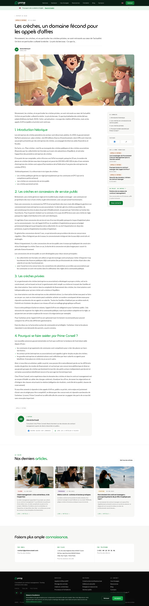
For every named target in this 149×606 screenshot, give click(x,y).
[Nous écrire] (16, 593)
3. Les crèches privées (116, 125)
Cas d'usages (64, 3)
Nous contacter (116, 203)
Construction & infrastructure (92, 581)
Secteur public (87, 590)
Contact (130, 3)
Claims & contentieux (61, 587)
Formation (86, 3)
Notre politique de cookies (34, 601)
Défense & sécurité (89, 584)
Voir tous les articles (126, 460)
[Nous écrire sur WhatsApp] (21, 593)
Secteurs (54, 3)
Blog (93, 3)
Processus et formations (63, 590)
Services (45, 3)
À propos (101, 3)
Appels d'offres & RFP (61, 581)
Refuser (106, 598)
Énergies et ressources (90, 587)
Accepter (117, 598)
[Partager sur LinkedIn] (114, 141)
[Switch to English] (122, 3)
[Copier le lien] (126, 141)
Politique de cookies (128, 602)
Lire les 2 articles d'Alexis (68, 430)
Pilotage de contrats (61, 584)
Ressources (76, 3)
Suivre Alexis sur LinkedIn (40, 430)
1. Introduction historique (117, 117)
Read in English (49, 8)
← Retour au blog (21, 16)
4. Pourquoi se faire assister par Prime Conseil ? (119, 129)
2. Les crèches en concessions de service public (120, 121)
